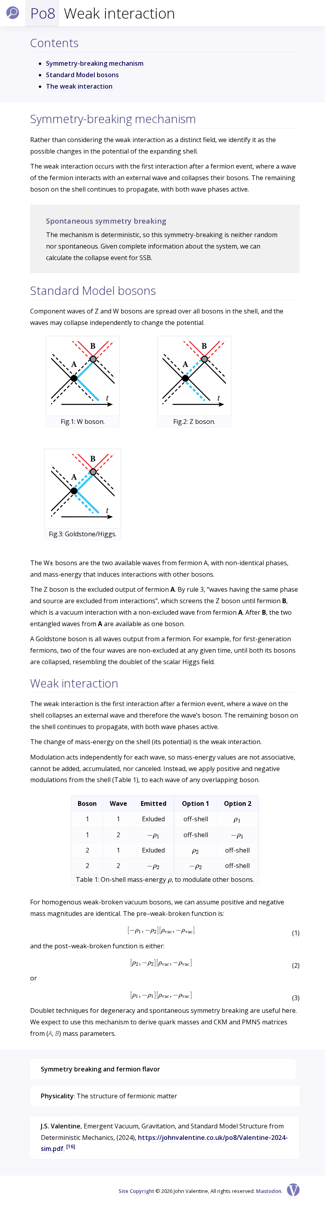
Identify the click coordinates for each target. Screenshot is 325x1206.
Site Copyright (136, 1191)
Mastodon (268, 1191)
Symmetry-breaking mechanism (94, 63)
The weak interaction (79, 86)
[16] (70, 1146)
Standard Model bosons (82, 74)
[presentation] (237, 819)
